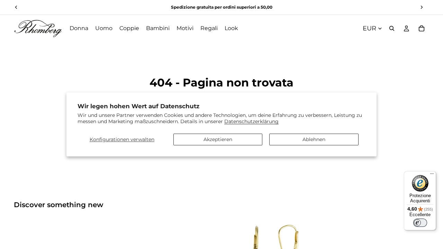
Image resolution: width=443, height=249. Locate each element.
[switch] (420, 223)
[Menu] (432, 175)
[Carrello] (421, 28)
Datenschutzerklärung (251, 122)
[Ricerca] (391, 28)
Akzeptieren (218, 139)
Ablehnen (313, 139)
